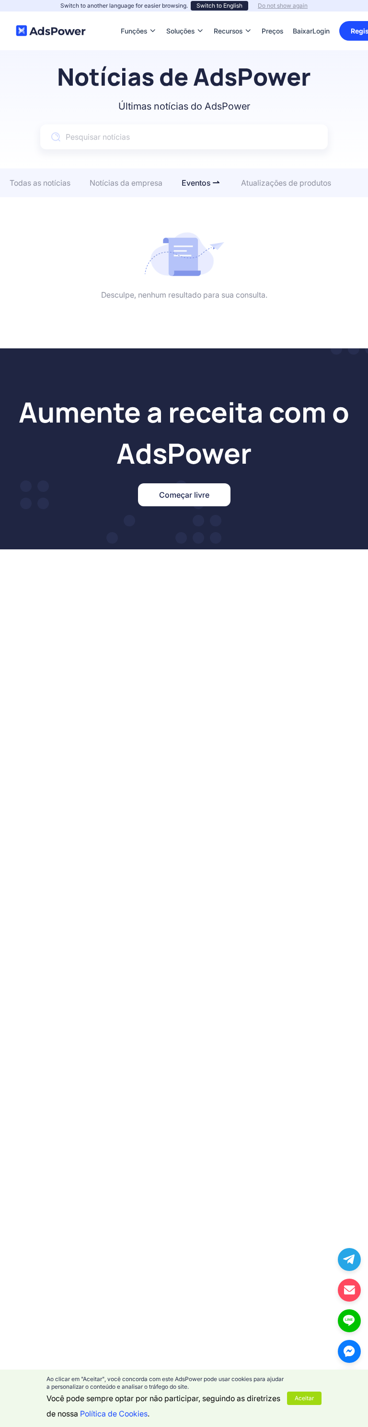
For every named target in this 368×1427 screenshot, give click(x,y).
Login (321, 31)
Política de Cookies (114, 1413)
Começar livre (184, 495)
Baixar (302, 16)
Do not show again (283, 5)
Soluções (180, 16)
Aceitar (304, 1398)
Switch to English (219, 5)
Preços (272, 16)
